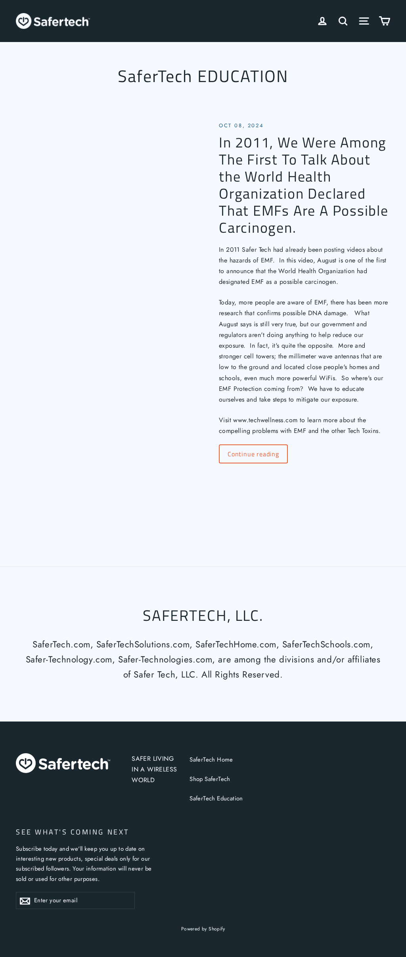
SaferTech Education (216, 798)
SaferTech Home (211, 759)
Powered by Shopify (203, 928)
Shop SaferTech (210, 779)
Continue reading (253, 454)
